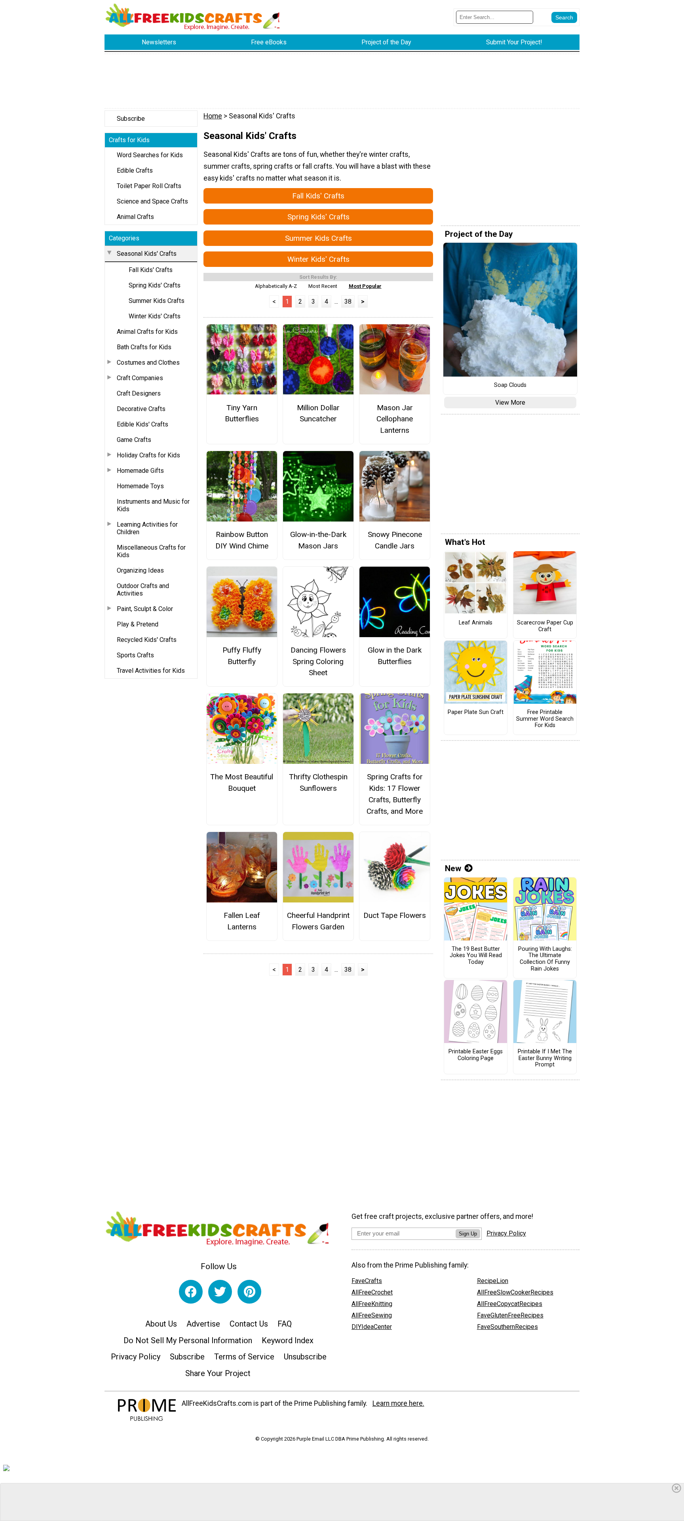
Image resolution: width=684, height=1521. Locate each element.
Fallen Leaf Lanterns (242, 921)
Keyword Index (288, 1340)
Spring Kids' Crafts (154, 285)
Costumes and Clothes (148, 362)
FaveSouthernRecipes (507, 1327)
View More (510, 402)
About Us (161, 1324)
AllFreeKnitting (372, 1304)
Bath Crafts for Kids (144, 347)
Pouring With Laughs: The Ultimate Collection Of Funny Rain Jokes (545, 959)
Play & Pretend (137, 624)
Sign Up (468, 1234)
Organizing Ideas (140, 570)
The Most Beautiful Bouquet (241, 782)
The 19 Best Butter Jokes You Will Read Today (476, 955)
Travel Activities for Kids (151, 670)
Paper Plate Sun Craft (476, 712)
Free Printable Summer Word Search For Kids (545, 719)
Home (212, 116)
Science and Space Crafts (152, 201)
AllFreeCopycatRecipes (509, 1304)
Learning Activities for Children (147, 528)
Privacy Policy (135, 1356)
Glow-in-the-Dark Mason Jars (318, 540)
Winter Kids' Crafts (154, 316)
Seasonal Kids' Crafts (147, 253)
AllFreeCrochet (372, 1292)
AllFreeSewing (372, 1315)
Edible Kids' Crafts (142, 424)
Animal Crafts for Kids (147, 331)
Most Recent (322, 286)
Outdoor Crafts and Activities (143, 589)
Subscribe (131, 118)
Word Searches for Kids (150, 155)
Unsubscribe (305, 1356)
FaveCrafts (367, 1281)
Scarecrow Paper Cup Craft (545, 626)
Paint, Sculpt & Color (145, 609)
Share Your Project (218, 1373)
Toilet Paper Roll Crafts (149, 186)
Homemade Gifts (140, 470)
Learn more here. (398, 1403)
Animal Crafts (135, 217)
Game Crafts (134, 440)
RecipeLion (492, 1281)
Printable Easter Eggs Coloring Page (475, 1055)
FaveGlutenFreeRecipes (510, 1315)
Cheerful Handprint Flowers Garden (318, 921)
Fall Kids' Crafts (151, 270)
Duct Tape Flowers (394, 915)
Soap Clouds (510, 385)
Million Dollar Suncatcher (318, 413)
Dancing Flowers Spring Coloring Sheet (318, 661)
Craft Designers (139, 393)
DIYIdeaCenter (372, 1327)
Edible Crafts (135, 170)
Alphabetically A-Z (276, 286)
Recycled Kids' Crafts (147, 639)
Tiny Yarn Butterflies (242, 413)
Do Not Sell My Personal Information (188, 1340)
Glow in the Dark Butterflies (395, 655)
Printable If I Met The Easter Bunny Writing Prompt (545, 1058)
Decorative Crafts (141, 409)
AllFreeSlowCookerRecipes (515, 1292)
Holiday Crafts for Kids (148, 455)
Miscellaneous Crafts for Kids (151, 551)
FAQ (284, 1324)
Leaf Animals (475, 623)
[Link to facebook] (191, 1292)
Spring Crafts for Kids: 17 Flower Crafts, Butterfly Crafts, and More (395, 793)
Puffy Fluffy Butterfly (241, 655)
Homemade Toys (140, 486)
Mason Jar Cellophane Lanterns (394, 419)
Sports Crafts (135, 655)
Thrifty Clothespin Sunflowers (318, 782)
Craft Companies (140, 378)
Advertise (203, 1324)
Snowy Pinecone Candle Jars (395, 540)
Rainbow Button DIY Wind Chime (241, 540)
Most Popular (365, 286)
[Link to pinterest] (249, 1292)
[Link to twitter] (220, 1292)
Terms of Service (244, 1356)
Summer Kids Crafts (156, 301)
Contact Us (249, 1324)
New (453, 868)
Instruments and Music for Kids (153, 505)
